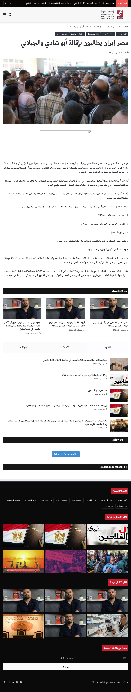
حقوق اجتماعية (77, 34)
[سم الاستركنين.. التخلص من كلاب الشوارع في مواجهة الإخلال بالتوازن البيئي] (119, 364)
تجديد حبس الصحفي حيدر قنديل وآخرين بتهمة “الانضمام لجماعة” (110, 324)
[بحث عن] (10, 16)
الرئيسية (122, 27)
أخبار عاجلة (112, 27)
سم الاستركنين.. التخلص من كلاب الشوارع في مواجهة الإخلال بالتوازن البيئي (75, 360)
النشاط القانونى (90, 500)
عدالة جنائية (122, 506)
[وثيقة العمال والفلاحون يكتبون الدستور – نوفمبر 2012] (119, 380)
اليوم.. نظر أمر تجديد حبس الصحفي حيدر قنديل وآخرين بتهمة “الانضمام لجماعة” (67, 324)
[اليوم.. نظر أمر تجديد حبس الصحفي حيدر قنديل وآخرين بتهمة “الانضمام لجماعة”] (65, 308)
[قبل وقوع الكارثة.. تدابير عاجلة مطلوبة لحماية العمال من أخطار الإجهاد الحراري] (23, 561)
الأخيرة (66, 347)
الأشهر (108, 347)
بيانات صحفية (93, 34)
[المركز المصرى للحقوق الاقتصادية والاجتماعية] (112, 14)
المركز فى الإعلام (107, 500)
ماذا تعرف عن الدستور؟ (97, 390)
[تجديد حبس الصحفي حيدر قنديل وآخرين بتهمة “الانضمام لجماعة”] (109, 308)
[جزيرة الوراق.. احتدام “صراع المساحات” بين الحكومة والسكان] (65, 561)
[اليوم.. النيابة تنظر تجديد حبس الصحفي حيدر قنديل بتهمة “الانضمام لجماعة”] (65, 625)
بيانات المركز (108, 34)
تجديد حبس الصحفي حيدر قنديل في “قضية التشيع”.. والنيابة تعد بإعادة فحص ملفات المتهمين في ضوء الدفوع (22, 325)
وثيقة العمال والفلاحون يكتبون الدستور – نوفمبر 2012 (84, 375)
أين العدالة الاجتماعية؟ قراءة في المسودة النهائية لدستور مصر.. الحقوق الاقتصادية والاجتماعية (66, 406)
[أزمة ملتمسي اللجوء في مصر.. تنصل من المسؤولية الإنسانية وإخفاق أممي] (107, 561)
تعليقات (24, 347)
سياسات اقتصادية (13, 500)
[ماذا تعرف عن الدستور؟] (119, 395)
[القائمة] (4, 16)
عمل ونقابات (62, 34)
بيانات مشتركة (46, 500)
